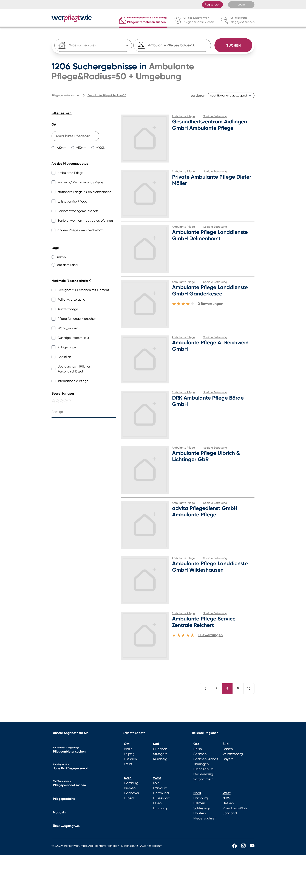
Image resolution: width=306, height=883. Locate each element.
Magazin (59, 812)
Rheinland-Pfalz (235, 808)
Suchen (233, 45)
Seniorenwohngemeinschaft (78, 211)
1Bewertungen (210, 635)
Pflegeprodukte (64, 799)
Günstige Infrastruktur (73, 338)
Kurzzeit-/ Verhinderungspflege (80, 182)
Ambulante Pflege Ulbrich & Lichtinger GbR (206, 456)
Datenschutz (129, 845)
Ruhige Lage (67, 347)
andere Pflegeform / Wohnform (80, 230)
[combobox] (172, 45)
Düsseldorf (161, 798)
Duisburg (160, 808)
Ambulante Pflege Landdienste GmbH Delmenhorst (210, 235)
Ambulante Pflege (183, 116)
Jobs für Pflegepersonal (70, 768)
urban (61, 257)
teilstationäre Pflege (72, 201)
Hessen (228, 803)
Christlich (64, 357)
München (160, 749)
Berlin (128, 749)
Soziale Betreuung (215, 116)
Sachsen (200, 754)
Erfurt (128, 764)
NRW (226, 798)
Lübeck (129, 798)
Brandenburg (203, 769)
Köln (156, 783)
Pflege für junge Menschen (77, 318)
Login (241, 4)
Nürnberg (160, 759)
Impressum (155, 845)
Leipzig (129, 754)
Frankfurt (160, 788)
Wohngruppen (68, 328)
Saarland (230, 813)
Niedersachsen (204, 818)
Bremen (130, 788)
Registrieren (212, 4)
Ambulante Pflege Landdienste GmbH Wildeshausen (210, 566)
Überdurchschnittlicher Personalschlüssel (74, 368)
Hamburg (131, 783)
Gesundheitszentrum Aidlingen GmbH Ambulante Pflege (209, 124)
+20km (61, 147)
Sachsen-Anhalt (205, 759)
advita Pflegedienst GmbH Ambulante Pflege (204, 511)
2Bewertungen (210, 303)
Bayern (228, 759)
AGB (143, 845)
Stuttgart (160, 754)
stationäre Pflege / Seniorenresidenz (84, 192)
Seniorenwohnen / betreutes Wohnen (85, 220)
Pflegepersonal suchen (69, 785)
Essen (157, 803)
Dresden (130, 759)
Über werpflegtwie (66, 826)
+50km (81, 147)
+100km (101, 147)
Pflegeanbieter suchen (69, 751)
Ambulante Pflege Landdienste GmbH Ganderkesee (210, 290)
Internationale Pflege (73, 381)
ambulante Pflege (71, 173)
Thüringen (201, 764)
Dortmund (161, 793)
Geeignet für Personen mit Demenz (83, 290)
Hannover (131, 793)
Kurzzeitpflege (68, 309)
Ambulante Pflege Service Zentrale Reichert (204, 622)
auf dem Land (67, 265)
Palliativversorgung (71, 299)
